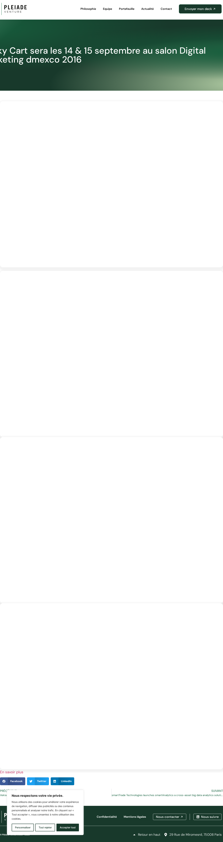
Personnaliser (22, 827)
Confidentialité (107, 817)
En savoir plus (11, 772)
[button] (12, 781)
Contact (166, 9)
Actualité (147, 9)
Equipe (107, 9)
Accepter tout (68, 827)
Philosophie (88, 9)
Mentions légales (135, 817)
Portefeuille (126, 9)
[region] (45, 812)
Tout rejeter (45, 827)
